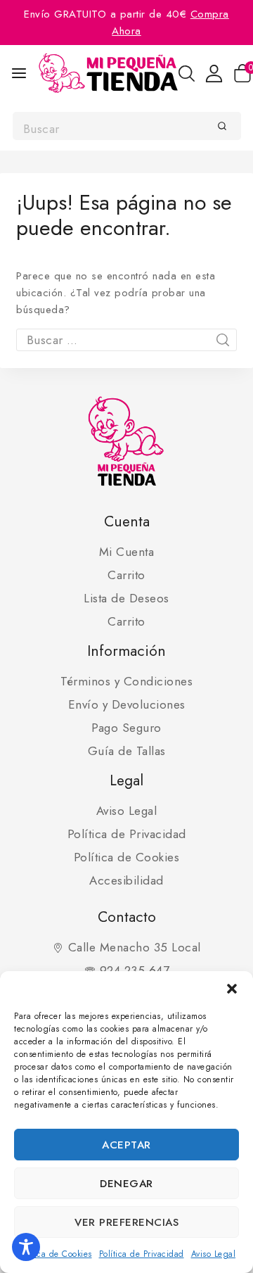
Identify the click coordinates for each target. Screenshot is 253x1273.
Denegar (126, 1183)
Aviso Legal (213, 1254)
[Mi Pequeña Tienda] (108, 73)
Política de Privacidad (141, 1254)
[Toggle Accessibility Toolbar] (26, 1246)
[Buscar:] (126, 340)
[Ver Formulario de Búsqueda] (187, 73)
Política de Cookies (55, 1254)
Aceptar (126, 1145)
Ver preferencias (126, 1222)
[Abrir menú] (19, 73)
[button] (232, 989)
